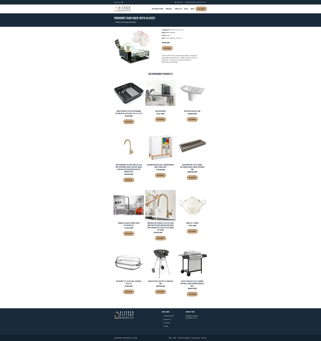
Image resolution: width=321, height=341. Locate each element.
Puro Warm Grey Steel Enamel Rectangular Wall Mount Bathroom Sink (192, 167)
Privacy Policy (195, 338)
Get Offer (201, 9)
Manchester (179, 2)
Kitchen (172, 30)
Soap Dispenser (160, 111)
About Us (178, 9)
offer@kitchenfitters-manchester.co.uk (195, 2)
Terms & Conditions (184, 338)
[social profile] (122, 2)
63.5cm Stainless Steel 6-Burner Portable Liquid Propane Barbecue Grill (192, 283)
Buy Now (167, 48)
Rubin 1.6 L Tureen (192, 223)
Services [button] (169, 9)
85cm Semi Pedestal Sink (192, 111)
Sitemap (203, 338)
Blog (186, 9)
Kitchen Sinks (179, 30)
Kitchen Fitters (157, 9)
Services (167, 323)
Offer (166, 326)
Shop (192, 9)
